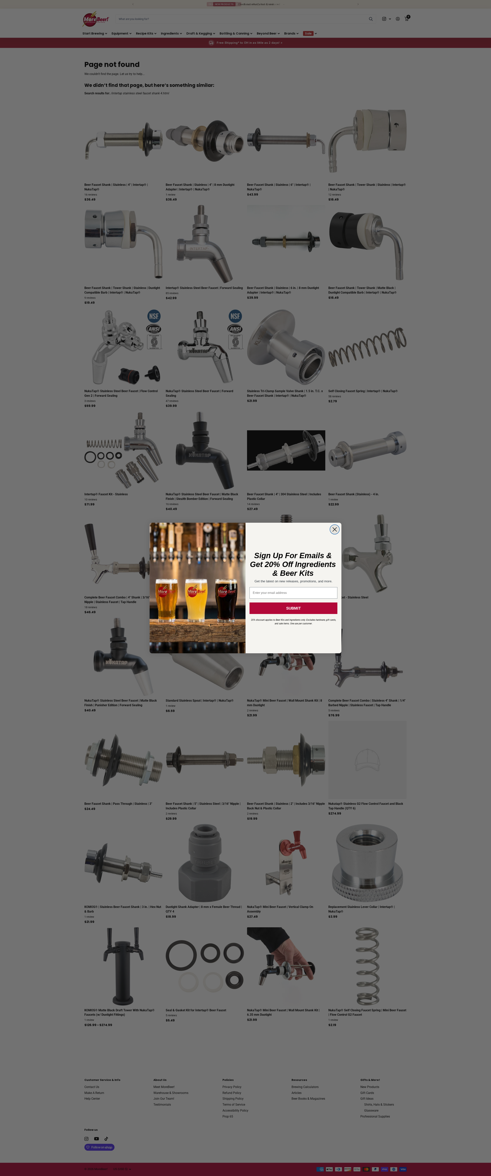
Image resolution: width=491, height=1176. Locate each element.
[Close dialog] (334, 529)
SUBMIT (293, 608)
